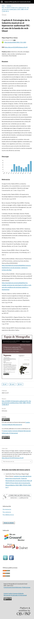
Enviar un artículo (9, 523)
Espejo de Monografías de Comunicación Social (17, 2)
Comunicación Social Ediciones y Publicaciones (17, 587)
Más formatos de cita (8, 461)
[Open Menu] (2, 2)
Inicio (3, 6)
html (20, 384)
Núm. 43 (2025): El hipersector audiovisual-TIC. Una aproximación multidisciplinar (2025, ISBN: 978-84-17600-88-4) (15, 9)
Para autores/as (7, 512)
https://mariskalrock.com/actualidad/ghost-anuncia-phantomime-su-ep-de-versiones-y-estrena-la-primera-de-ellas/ (16, 268)
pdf (5, 384)
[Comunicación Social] (17, 499)
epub (12, 384)
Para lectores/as (7, 509)
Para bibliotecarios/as (8, 514)
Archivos (9, 6)
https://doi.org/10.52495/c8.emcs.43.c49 (16, 47)
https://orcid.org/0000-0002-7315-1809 (15, 42)
